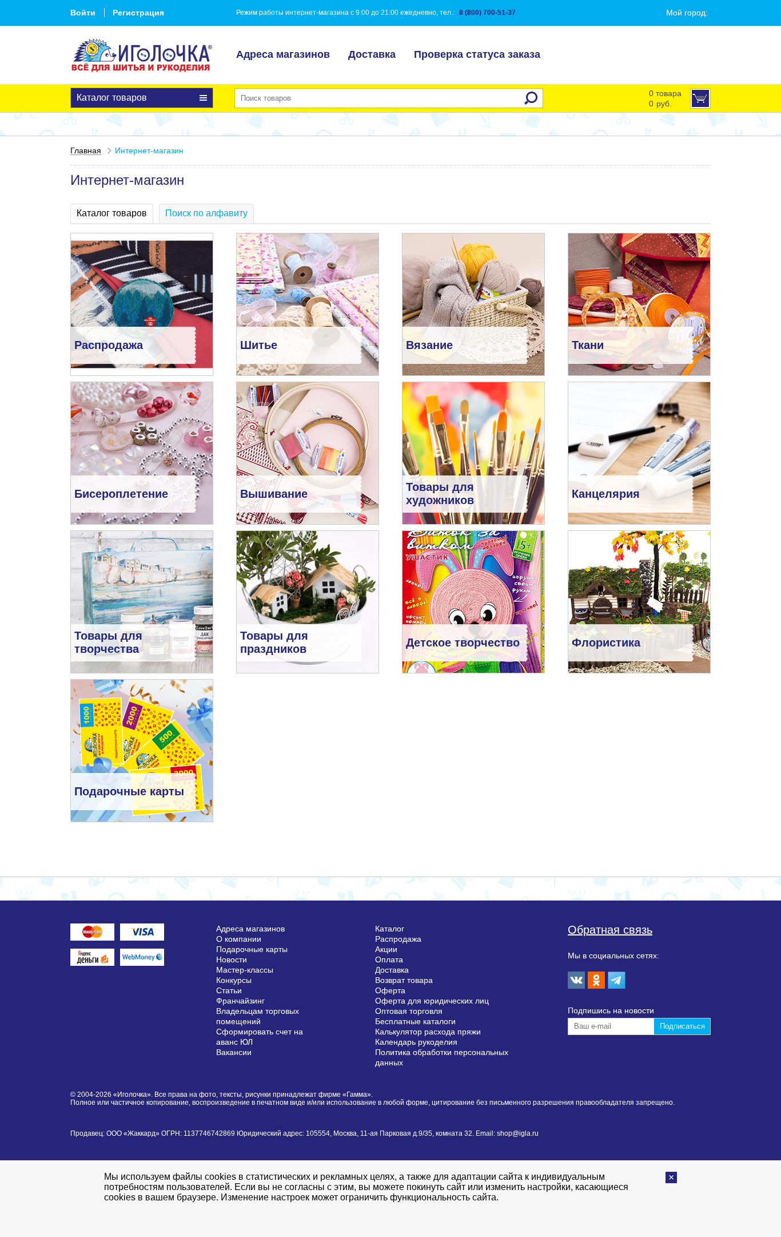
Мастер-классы (244, 969)
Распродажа (398, 938)
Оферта (390, 990)
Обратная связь (610, 929)
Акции (386, 949)
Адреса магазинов (283, 54)
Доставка (372, 54)
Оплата (389, 959)
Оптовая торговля (409, 1011)
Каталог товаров (112, 97)
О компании (238, 938)
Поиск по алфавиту (206, 213)
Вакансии (234, 1052)
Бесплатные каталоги (415, 1021)
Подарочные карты (252, 949)
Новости (231, 959)
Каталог (389, 928)
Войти (82, 12)
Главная (85, 150)
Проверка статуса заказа (477, 54)
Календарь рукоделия (416, 1041)
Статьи (229, 990)
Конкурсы (234, 980)
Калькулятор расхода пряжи (428, 1031)
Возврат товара (404, 980)
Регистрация (138, 12)
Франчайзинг (240, 1000)
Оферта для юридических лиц (432, 1000)
